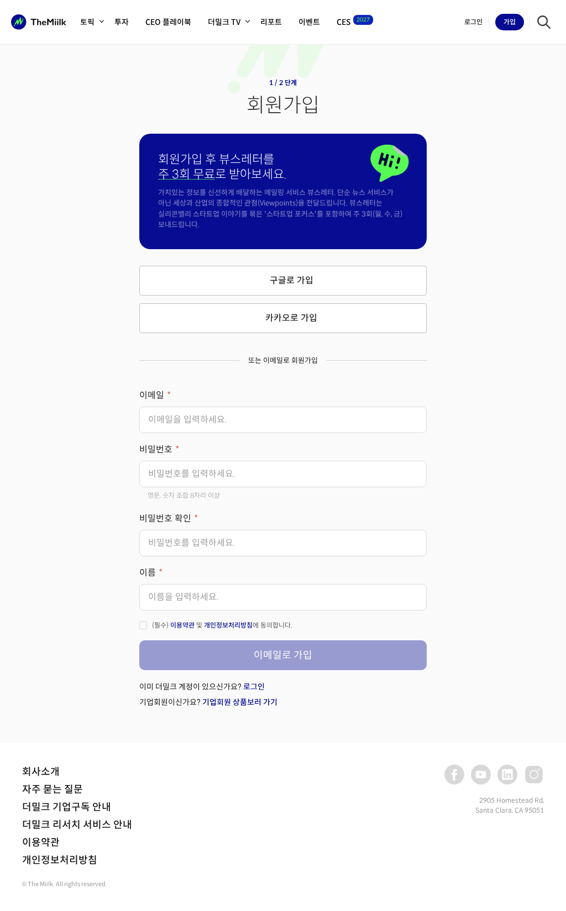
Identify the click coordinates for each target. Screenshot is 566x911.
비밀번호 (155, 449)
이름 (147, 572)
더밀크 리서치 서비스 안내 (77, 825)
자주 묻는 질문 (52, 789)
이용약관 (182, 625)
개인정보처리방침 (228, 625)
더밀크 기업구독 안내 (66, 807)
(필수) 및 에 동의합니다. (222, 625)
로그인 (254, 687)
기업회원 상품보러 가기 (239, 702)
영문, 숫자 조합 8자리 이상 (184, 495)
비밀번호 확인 (165, 518)
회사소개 (41, 772)
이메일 (151, 395)
